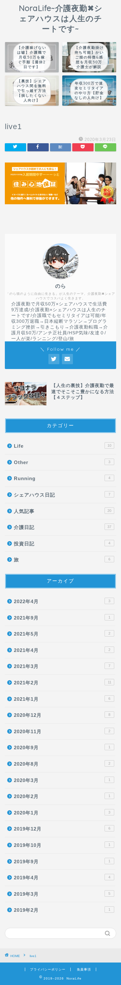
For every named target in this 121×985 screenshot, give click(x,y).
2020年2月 (62, 796)
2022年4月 (62, 601)
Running (62, 478)
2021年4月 (62, 650)
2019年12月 (62, 828)
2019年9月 (62, 861)
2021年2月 (62, 682)
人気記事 (62, 511)
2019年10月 (62, 845)
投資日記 (62, 543)
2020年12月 (62, 715)
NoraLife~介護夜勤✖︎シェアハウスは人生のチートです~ (61, 18)
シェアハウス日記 (62, 494)
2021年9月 (62, 617)
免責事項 (84, 969)
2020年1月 (62, 812)
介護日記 (62, 527)
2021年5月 (62, 634)
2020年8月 (62, 764)
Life (62, 446)
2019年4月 (62, 877)
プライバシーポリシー (48, 969)
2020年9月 (62, 747)
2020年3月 (62, 780)
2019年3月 (62, 894)
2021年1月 (62, 699)
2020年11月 (62, 731)
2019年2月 (62, 910)
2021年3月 (62, 666)
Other (62, 462)
